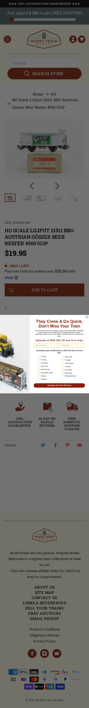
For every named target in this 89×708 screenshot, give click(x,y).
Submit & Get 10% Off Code (59, 385)
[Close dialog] (87, 317)
